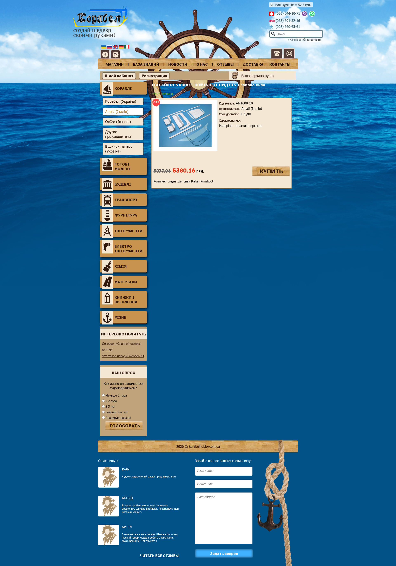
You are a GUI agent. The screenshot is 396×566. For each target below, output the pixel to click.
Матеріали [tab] (125, 282)
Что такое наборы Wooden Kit (123, 356)
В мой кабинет (119, 75)
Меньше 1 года (116, 395)
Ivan (126, 469)
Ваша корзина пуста (257, 75)
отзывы (225, 64)
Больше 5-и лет (116, 412)
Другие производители (118, 134)
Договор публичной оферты (121, 343)
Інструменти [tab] (128, 231)
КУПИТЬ (271, 171)
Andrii (127, 498)
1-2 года (111, 401)
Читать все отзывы (159, 556)
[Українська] (104, 46)
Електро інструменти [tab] (128, 248)
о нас (202, 64)
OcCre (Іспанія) (118, 121)
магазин (115, 64)
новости (177, 64)
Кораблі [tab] (123, 88)
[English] (116, 46)
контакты (279, 64)
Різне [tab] (120, 317)
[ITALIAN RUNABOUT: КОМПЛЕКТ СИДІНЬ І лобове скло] (185, 150)
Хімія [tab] (120, 266)
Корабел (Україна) (120, 101)
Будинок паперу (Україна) (118, 148)
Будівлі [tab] (122, 184)
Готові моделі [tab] (122, 166)
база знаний (146, 64)
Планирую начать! (118, 418)
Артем (127, 527)
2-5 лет (110, 406)
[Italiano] (127, 46)
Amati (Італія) (116, 111)
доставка (253, 64)
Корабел (100, 16)
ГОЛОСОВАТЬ (125, 425)
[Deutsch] (121, 46)
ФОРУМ (107, 350)
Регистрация (154, 75)
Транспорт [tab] (126, 200)
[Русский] (110, 46)
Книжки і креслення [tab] (125, 299)
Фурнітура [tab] (125, 215)
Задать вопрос (224, 553)
